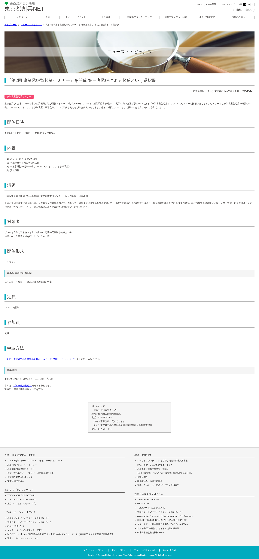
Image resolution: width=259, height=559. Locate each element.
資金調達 (105, 17)
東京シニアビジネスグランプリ (22, 504)
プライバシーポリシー (94, 550)
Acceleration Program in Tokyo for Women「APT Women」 (165, 516)
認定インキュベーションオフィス (23, 538)
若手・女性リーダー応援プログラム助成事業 (158, 485)
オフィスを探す (207, 17)
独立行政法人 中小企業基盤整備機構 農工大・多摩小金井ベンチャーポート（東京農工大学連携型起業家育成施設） (61, 534)
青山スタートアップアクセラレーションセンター (30, 522)
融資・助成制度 (142, 455)
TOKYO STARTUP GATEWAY (21, 495)
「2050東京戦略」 (22, 385)
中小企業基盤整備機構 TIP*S (150, 532)
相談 (48, 17)
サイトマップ (228, 4)
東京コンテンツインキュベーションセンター (28, 518)
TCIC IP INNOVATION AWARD (21, 499)
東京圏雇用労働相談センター (21, 469)
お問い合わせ (169, 550)
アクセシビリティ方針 (145, 550)
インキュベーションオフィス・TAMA (24, 530)
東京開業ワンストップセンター (22, 465)
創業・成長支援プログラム (148, 494)
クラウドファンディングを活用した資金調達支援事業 (162, 460)
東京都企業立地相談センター (21, 477)
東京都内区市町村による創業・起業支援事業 (158, 528)
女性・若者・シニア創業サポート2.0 (154, 465)
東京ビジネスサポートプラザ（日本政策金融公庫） (31, 473)
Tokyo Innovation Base (148, 499)
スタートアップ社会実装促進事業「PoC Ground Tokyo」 (164, 524)
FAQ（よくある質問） (207, 4)
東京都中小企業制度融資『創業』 (153, 469)
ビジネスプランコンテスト (18, 490)
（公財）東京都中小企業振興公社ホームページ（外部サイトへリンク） (40, 359)
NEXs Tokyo (143, 504)
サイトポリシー (120, 550)
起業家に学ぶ (238, 17)
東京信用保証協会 (15, 481)
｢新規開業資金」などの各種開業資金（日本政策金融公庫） (165, 473)
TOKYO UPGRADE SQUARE (151, 508)
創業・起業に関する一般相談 (20, 455)
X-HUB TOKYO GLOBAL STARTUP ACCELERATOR (162, 520)
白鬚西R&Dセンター (16, 526)
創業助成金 (142, 477)
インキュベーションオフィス (20, 512)
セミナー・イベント (76, 17)
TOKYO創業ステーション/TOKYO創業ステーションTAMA (34, 460)
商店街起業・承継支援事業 (149, 481)
